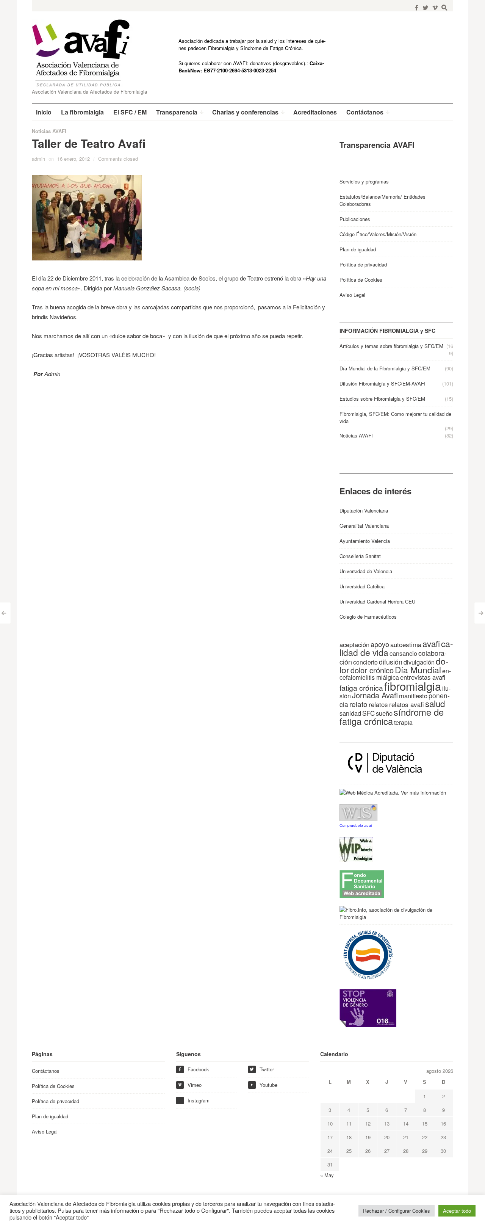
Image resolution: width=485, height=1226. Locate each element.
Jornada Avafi (375, 695)
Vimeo (189, 1084)
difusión (390, 661)
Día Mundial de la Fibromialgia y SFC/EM (385, 368)
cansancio (403, 653)
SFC (368, 713)
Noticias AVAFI (49, 131)
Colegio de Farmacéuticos (368, 616)
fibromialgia (412, 686)
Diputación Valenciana (364, 510)
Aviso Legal (352, 294)
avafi (431, 643)
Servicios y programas (364, 181)
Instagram (199, 1100)
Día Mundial (418, 669)
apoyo (380, 644)
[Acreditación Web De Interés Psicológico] (356, 849)
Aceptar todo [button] (457, 1210)
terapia (403, 722)
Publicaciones (355, 219)
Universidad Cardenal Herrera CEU (377, 601)
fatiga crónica (361, 687)
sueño (384, 713)
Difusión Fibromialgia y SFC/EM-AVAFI (383, 383)
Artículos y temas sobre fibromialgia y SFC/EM (391, 346)
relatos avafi (406, 704)
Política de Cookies (361, 279)
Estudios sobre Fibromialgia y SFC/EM (382, 398)
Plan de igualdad (358, 249)
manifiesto (413, 695)
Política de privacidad (363, 264)
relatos (378, 704)
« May (327, 1175)
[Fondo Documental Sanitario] (362, 883)
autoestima (405, 644)
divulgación (419, 661)
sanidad (350, 713)
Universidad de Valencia (366, 571)
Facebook (193, 1069)
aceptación (354, 644)
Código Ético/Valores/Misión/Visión (378, 234)
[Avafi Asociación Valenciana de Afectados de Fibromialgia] (87, 52)
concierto (365, 662)
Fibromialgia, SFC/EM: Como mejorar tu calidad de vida (395, 417)
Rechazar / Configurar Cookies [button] (396, 1210)
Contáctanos (45, 1070)
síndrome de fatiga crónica (392, 716)
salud (435, 703)
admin (38, 158)
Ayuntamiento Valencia (365, 540)
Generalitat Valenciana (364, 525)
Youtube (263, 1084)
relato (358, 704)
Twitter (262, 1069)
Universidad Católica (362, 586)
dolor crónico (372, 670)
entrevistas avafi (422, 677)
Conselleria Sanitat (360, 556)
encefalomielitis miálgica (395, 674)
